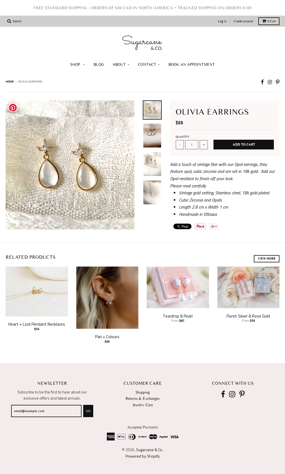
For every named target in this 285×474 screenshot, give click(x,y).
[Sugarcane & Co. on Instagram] (270, 82)
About (119, 64)
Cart (271, 21)
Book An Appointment (191, 64)
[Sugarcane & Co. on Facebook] (262, 82)
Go (88, 411)
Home (10, 81)
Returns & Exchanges (142, 398)
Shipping (143, 392)
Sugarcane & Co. (149, 450)
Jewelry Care (142, 405)
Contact (147, 64)
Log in (222, 21)
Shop (75, 64)
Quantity (183, 137)
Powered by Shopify (143, 456)
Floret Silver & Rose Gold (248, 316)
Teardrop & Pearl (178, 316)
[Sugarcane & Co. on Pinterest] (277, 82)
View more (267, 259)
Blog (99, 64)
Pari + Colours (107, 336)
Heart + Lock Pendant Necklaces (36, 324)
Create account (243, 21)
